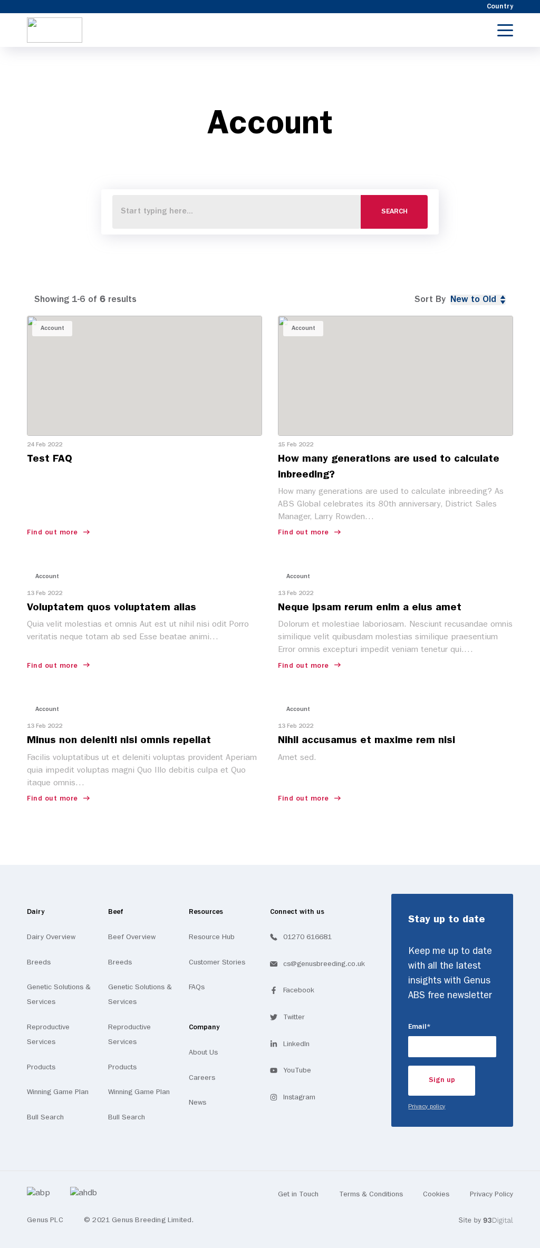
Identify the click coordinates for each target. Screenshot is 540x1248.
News (197, 1102)
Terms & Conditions (371, 1194)
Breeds (39, 962)
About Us (203, 1052)
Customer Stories (217, 962)
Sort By (430, 300)
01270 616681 (307, 937)
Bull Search (45, 1117)
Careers (202, 1078)
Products (41, 1067)
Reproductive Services (48, 1034)
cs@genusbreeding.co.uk (324, 964)
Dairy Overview (51, 937)
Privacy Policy (491, 1194)
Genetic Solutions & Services (59, 994)
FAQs (197, 987)
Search (394, 211)
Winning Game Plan (58, 1092)
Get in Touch (298, 1194)
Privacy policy (426, 1106)
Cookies (436, 1194)
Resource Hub (212, 937)
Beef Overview (132, 937)
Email (434, 1026)
